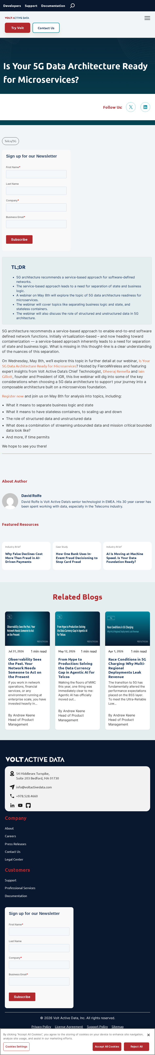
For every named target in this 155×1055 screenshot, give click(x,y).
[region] (77, 1041)
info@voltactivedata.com (34, 787)
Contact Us (46, 28)
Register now (13, 396)
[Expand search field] (72, 6)
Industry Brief (13, 546)
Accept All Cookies (107, 1046)
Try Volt (17, 28)
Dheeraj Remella (116, 371)
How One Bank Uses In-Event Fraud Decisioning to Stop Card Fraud (77, 557)
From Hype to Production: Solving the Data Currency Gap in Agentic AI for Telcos (76, 668)
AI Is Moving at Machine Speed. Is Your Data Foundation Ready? (124, 557)
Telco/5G (10, 141)
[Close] (148, 1034)
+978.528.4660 (27, 796)
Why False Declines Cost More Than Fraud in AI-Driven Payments (24, 557)
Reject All (136, 1046)
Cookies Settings (16, 1046)
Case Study (62, 546)
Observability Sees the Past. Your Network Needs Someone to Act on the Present (24, 668)
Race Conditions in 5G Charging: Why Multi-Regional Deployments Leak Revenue (127, 668)
